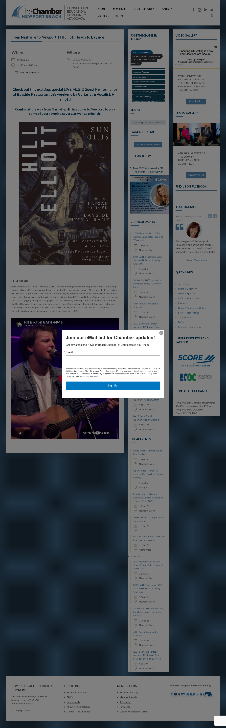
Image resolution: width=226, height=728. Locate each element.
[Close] (161, 333)
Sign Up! (113, 385)
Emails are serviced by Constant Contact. (82, 376)
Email (69, 352)
